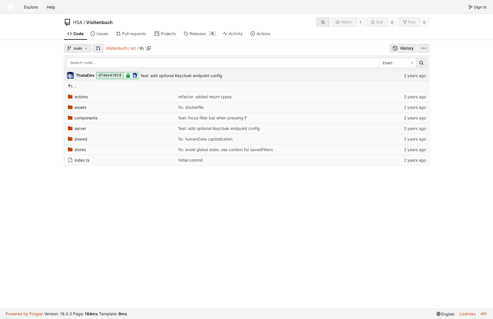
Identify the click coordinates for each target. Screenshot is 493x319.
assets (80, 107)
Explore (31, 7)
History (407, 48)
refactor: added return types (205, 96)
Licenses (467, 313)
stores (80, 149)
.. (75, 86)
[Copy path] (149, 48)
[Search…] (421, 63)
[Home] (11, 7)
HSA (77, 22)
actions (81, 96)
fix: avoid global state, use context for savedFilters (225, 149)
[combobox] (397, 63)
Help (51, 7)
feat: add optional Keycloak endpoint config (181, 75)
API (483, 313)
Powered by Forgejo (24, 313)
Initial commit (190, 160)
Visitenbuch (99, 22)
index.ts (81, 160)
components (86, 117)
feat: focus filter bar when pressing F (212, 117)
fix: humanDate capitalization (205, 139)
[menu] (423, 48)
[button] (98, 48)
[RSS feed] (323, 22)
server (80, 128)
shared (80, 139)
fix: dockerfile (191, 107)
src (133, 48)
